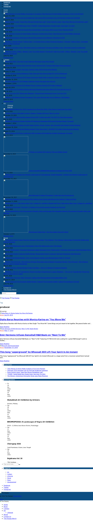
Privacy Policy (17, 496)
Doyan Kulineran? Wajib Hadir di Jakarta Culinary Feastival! (46, 77)
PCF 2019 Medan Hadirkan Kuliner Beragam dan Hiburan (36, 81)
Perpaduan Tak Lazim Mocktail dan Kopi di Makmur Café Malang (47, 97)
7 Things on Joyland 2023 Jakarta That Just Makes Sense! (48, 152)
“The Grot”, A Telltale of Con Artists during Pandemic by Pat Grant (43, 207)
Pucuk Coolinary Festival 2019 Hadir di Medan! (46, 85)
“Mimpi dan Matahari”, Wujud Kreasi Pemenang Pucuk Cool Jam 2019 (43, 93)
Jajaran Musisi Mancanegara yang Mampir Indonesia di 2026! (44, 38)
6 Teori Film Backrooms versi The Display (48, 246)
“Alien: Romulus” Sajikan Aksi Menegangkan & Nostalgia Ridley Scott (44, 278)
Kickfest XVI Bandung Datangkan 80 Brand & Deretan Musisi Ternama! (49, 121)
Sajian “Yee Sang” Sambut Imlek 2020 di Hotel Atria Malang (37, 70)
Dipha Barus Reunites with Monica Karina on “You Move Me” (33, 319)
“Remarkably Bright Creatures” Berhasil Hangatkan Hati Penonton (58, 254)
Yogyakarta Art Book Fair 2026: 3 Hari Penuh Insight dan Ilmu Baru (49, 109)
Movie (6, 238)
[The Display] (9, 298)
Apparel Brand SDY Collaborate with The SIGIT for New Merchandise (49, 117)
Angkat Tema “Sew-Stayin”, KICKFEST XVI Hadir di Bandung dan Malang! (54, 129)
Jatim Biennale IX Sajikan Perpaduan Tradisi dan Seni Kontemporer (51, 195)
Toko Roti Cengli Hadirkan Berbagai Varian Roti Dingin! (35, 62)
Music (6, 12)
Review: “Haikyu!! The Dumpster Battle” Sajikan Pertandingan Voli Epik (55, 282)
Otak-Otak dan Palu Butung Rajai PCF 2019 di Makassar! (48, 74)
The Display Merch (10, 290)
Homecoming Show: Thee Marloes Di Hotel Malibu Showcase (59, 34)
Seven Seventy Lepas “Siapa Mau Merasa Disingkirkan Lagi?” (67, 22)
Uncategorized (11, 482)
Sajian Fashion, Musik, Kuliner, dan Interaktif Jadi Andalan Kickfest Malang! (55, 125)
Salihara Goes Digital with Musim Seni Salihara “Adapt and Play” (54, 199)
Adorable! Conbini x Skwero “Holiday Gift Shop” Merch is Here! (38, 113)
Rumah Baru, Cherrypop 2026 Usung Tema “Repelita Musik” (53, 30)
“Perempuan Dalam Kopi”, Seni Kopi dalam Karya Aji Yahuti (48, 232)
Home (6, 10)
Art (5, 103)
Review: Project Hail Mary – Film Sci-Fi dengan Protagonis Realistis (44, 268)
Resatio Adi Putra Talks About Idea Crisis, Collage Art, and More (70, 203)
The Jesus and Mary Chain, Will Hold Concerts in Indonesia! (65, 48)
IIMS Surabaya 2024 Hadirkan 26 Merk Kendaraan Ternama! (51, 133)
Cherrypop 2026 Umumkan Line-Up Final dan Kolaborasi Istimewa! (57, 18)
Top (1, 499)
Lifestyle (10, 105)
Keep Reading (4, 327)
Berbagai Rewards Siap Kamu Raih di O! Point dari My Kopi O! (50, 89)
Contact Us (7, 288)
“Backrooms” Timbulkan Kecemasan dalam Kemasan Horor (71, 250)
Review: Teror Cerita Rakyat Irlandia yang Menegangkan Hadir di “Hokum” (45, 258)
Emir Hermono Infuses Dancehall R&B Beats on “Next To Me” (33, 334)
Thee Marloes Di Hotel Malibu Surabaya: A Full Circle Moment (62, 14)
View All (9, 107)
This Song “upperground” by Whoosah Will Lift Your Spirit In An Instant (39, 351)
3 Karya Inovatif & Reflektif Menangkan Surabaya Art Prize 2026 (50, 171)
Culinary (6, 60)
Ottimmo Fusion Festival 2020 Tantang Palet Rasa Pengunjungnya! (48, 66)
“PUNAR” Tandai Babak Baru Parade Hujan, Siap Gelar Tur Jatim (53, 26)
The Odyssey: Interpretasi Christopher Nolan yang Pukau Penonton (27, 376)
